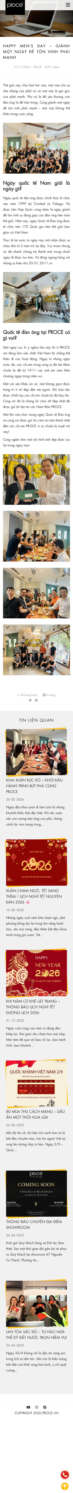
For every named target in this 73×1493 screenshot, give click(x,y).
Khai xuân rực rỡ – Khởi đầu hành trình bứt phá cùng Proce (34, 785)
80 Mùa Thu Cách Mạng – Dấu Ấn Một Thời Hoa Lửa (35, 1114)
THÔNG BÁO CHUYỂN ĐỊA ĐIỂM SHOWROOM (34, 1224)
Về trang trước (28, 695)
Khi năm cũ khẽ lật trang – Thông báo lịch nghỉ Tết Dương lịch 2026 (33, 1006)
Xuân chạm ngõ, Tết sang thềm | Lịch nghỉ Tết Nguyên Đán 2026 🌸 (34, 896)
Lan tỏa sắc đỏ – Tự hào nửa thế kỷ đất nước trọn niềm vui (36, 1334)
